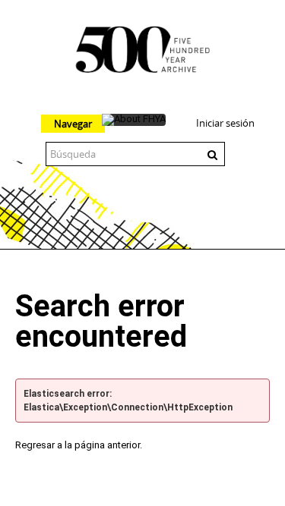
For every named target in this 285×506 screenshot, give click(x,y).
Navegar (73, 123)
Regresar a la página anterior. (78, 445)
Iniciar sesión (225, 123)
